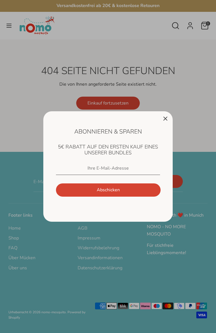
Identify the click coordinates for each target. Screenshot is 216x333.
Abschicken (108, 190)
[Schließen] (165, 118)
